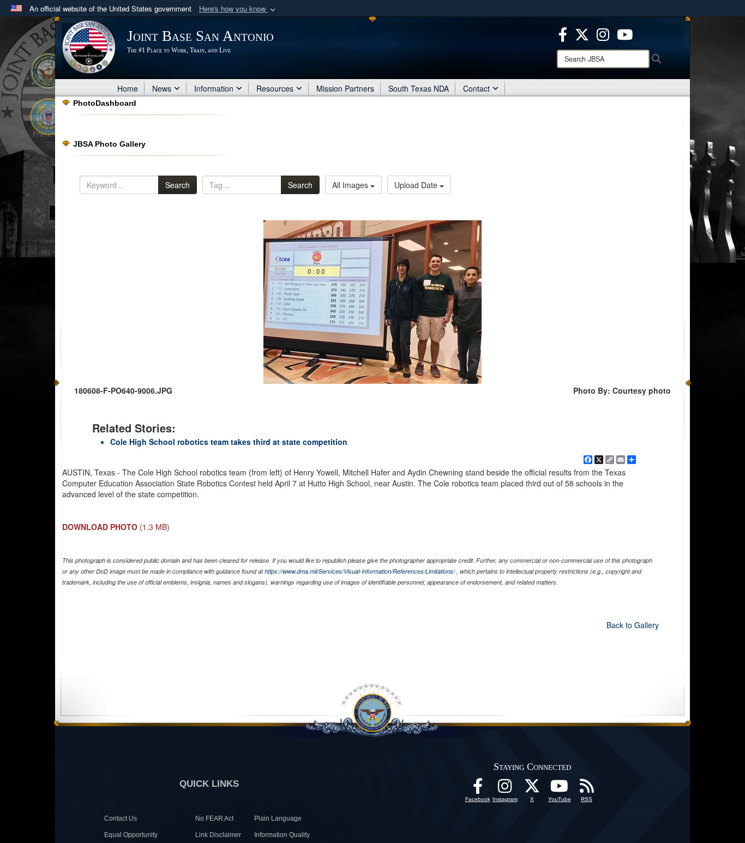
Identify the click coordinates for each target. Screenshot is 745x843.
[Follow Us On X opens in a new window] (532, 789)
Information (213, 88)
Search (177, 184)
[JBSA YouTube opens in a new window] (625, 33)
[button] (238, 9)
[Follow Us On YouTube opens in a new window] (559, 789)
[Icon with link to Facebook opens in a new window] (562, 33)
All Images (351, 184)
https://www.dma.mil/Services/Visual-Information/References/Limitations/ (360, 571)
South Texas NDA (418, 88)
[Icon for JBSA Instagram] (505, 789)
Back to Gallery (632, 624)
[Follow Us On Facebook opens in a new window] (477, 789)
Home (127, 88)
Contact (476, 88)
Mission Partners (345, 88)
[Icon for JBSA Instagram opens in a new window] (603, 33)
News (161, 88)
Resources (274, 88)
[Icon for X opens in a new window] (582, 33)
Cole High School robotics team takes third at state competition (228, 441)
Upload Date (417, 184)
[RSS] (586, 789)
